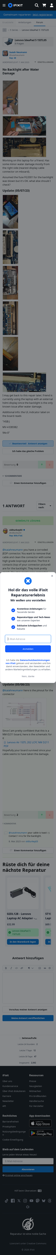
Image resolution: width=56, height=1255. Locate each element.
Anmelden (28, 648)
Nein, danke (28, 676)
